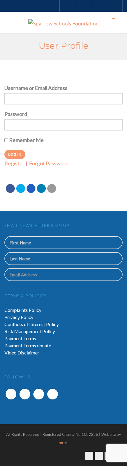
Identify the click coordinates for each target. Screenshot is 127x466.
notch (64, 442)
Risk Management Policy (29, 331)
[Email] (51, 188)
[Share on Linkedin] (41, 188)
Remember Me (26, 140)
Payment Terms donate (27, 345)
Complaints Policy (22, 310)
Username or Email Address (35, 88)
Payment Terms (20, 338)
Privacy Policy (18, 317)
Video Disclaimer (21, 352)
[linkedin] (38, 394)
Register (14, 163)
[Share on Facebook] (10, 188)
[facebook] (11, 394)
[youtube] (52, 394)
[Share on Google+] (31, 188)
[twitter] (24, 394)
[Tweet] (20, 188)
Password (15, 114)
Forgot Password (49, 163)
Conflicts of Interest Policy (31, 324)
